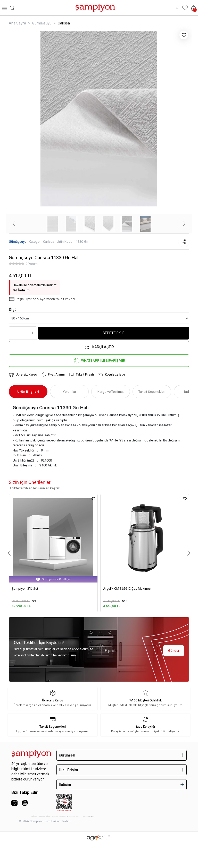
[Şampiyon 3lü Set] (53, 538)
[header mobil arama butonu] (12, 8)
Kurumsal (67, 755)
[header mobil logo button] (95, 7)
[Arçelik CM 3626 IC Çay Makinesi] (145, 538)
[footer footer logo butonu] (31, 754)
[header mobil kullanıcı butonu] (177, 8)
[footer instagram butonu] (14, 803)
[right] (189, 553)
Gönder (173, 651)
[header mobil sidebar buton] (4, 8)
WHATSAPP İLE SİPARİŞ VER (103, 360)
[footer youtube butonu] (25, 803)
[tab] (28, 391)
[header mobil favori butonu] (185, 8)
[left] (9, 553)
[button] (14, 223)
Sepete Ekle (114, 333)
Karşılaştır (103, 347)
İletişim (65, 785)
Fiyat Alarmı (56, 374)
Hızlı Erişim (68, 770)
